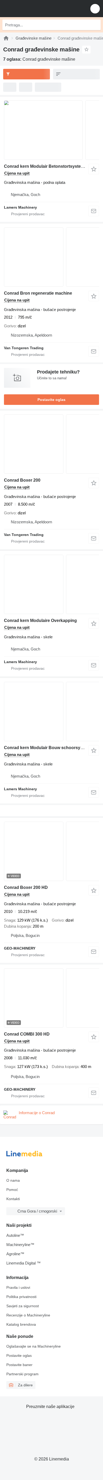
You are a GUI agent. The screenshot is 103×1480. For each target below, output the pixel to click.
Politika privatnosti (21, 1297)
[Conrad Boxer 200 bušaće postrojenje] (51, 444)
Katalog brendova (21, 1324)
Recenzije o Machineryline (28, 1315)
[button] (95, 8)
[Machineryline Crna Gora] (36, 8)
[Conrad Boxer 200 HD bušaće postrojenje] (51, 851)
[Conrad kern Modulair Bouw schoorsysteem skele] (51, 711)
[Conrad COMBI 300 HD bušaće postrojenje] (51, 998)
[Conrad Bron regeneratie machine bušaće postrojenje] (51, 257)
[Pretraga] (95, 25)
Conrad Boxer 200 (22, 480)
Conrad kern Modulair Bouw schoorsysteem (48, 747)
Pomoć (12, 1189)
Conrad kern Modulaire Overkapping (40, 620)
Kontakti (13, 1199)
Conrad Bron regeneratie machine (38, 293)
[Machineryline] (6, 38)
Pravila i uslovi (18, 1287)
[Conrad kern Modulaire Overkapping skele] (51, 584)
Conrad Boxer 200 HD (26, 887)
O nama (13, 1180)
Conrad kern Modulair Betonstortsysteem (45, 166)
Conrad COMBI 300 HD (27, 1034)
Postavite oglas (51, 399)
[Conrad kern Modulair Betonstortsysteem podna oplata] (51, 130)
